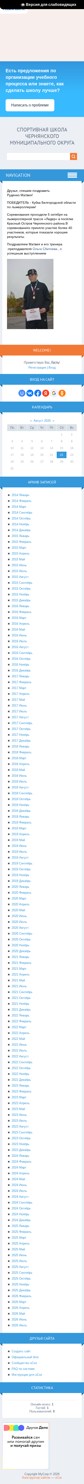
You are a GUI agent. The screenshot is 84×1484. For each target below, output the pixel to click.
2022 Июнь (19, 1044)
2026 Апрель (21, 1308)
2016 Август (20, 647)
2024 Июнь (19, 1185)
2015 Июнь (19, 565)
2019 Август (20, 857)
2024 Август (20, 1196)
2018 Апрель (21, 764)
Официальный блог (25, 1357)
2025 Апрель (21, 1243)
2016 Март (19, 618)
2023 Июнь (19, 1115)
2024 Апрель (21, 1173)
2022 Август (20, 1056)
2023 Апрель (21, 1103)
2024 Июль (19, 1191)
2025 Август (20, 1267)
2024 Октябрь (21, 1208)
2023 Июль (19, 1120)
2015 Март (19, 547)
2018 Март (19, 758)
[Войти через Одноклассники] (62, 393)
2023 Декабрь (21, 1150)
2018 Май (18, 770)
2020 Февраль (22, 892)
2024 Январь (20, 1155)
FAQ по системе (23, 1369)
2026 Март (19, 1302)
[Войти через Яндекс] (45, 393)
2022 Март (19, 1027)
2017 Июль (19, 711)
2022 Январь (20, 1015)
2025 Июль (19, 1261)
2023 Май (18, 1109)
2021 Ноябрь (20, 1003)
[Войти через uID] (21, 393)
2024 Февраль (22, 1161)
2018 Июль (19, 781)
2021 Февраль (22, 963)
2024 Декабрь (21, 1220)
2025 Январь (20, 1226)
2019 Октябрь (21, 869)
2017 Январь (20, 676)
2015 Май (18, 559)
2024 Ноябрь (20, 1214)
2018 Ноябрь (20, 805)
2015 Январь (20, 536)
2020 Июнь (19, 916)
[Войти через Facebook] (37, 393)
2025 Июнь (19, 1255)
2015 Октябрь (21, 588)
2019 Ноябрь (20, 875)
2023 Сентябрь (22, 1132)
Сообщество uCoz (24, 1363)
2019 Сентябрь (22, 863)
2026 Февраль (22, 1296)
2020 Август (20, 927)
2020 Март (19, 898)
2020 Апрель (21, 904)
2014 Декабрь (21, 530)
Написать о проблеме (30, 105)
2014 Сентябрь (22, 512)
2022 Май (18, 1039)
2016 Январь (20, 606)
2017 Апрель (21, 694)
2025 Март (19, 1237)
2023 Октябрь (21, 1138)
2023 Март (19, 1097)
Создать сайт (21, 1351)
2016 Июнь (19, 635)
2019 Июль (19, 851)
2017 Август (20, 717)
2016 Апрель (21, 623)
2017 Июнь (19, 705)
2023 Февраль (22, 1091)
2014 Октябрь (21, 518)
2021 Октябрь (21, 998)
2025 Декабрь (21, 1290)
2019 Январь (20, 816)
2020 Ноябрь (20, 945)
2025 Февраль (22, 1232)
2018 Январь (20, 746)
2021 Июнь (19, 986)
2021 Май (18, 980)
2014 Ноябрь (20, 524)
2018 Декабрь (21, 811)
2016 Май (18, 629)
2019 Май (18, 840)
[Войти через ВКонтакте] (29, 393)
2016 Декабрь (21, 670)
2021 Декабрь (21, 1009)
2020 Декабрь (21, 951)
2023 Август (20, 1126)
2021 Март (19, 968)
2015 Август (20, 577)
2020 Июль (19, 922)
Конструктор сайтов (36, 1477)
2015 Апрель (21, 553)
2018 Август (20, 787)
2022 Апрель (21, 1033)
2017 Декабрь (21, 740)
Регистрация (37, 367)
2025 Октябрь (21, 1278)
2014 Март (19, 506)
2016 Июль (19, 641)
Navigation (18, 175)
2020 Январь (20, 887)
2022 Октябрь (21, 1068)
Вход (52, 367)
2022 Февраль (22, 1021)
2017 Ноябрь (20, 735)
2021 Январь (20, 957)
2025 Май (18, 1249)
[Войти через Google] (54, 393)
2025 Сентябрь (22, 1272)
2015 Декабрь (21, 600)
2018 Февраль (22, 752)
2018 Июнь (19, 775)
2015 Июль (19, 571)
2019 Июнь (19, 846)
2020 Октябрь (21, 939)
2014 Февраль (22, 501)
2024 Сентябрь (22, 1202)
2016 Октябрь (21, 658)
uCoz (58, 1477)
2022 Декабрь (21, 1079)
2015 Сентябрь (22, 582)
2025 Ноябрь (20, 1284)
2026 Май (18, 1313)
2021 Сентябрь (22, 992)
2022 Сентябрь (22, 1062)
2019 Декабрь (21, 881)
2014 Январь (20, 495)
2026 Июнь (19, 1319)
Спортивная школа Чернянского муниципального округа (42, 136)
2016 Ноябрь (20, 664)
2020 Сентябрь (22, 933)
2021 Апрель (21, 974)
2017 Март (19, 688)
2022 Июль (19, 1050)
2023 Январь (20, 1085)
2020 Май (18, 910)
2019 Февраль (22, 822)
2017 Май (18, 699)
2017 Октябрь (21, 729)
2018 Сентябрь (22, 793)
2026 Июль (19, 1325)
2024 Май (18, 1179)
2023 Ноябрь (20, 1144)
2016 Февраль (22, 612)
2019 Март (19, 828)
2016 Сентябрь (22, 653)
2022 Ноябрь (20, 1074)
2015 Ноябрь (20, 594)
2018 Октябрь (21, 799)
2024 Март (19, 1167)
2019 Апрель (21, 834)
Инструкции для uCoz (27, 1374)
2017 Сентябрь (22, 723)
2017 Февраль (22, 682)
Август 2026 (42, 420)
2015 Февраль (22, 542)
